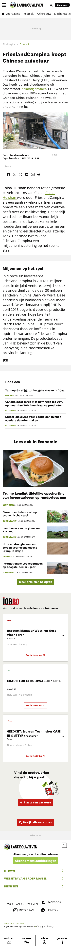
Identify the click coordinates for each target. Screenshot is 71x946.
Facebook (54, 902)
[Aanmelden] (51, 5)
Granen (9, 395)
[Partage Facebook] (8, 174)
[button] (4, 5)
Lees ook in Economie (35, 441)
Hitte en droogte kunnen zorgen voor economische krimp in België (20, 547)
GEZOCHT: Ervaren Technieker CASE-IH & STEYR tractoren (34, 733)
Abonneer (62, 5)
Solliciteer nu (34, 655)
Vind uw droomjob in (30, 608)
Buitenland (9, 521)
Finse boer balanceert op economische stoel (20, 513)
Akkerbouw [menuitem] (44, 14)
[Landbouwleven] (26, 5)
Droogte (8, 556)
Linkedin (52, 910)
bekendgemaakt (33, 89)
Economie (11, 410)
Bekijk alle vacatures (37, 822)
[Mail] (33, 174)
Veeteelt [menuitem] (28, 14)
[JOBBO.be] (11, 601)
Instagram (26, 910)
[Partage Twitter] (14, 174)
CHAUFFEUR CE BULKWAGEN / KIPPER (35, 681)
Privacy (50, 926)
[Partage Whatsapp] (20, 174)
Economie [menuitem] (24, 44)
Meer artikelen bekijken (35, 582)
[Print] (38, 174)
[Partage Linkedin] (26, 174)
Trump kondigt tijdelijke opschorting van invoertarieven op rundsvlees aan (34, 495)
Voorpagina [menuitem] (13, 14)
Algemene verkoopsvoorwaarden (19, 926)
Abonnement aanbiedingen (35, 861)
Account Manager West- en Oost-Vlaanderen (32, 633)
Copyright (40, 926)
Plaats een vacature (37, 802)
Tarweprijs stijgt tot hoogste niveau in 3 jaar (35, 390)
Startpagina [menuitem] (9, 44)
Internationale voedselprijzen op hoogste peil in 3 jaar (23, 565)
